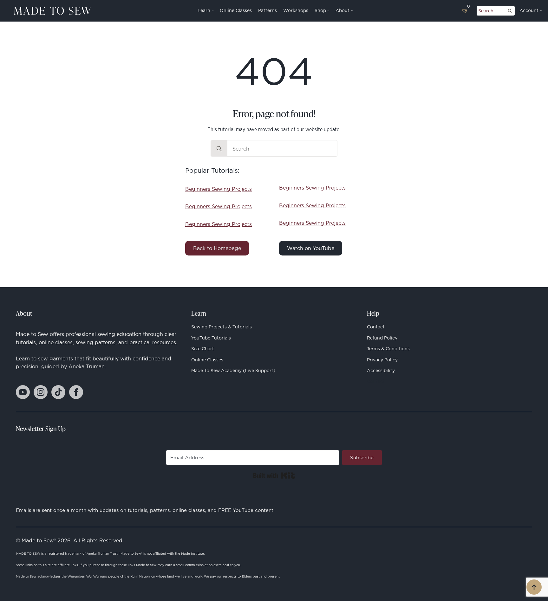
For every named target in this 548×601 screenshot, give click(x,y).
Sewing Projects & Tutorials (221, 327)
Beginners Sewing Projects (218, 188)
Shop (320, 10)
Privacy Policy (382, 360)
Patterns (267, 10)
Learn (204, 10)
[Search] (510, 11)
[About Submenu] (351, 10)
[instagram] (41, 392)
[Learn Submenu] (211, 10)
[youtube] (23, 392)
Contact (376, 327)
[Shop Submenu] (327, 10)
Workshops (295, 10)
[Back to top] (534, 587)
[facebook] (76, 392)
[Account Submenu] (540, 10)
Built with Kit (274, 475)
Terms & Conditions (388, 349)
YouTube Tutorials (211, 338)
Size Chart (202, 349)
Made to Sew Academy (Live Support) (233, 370)
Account (528, 10)
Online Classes (236, 10)
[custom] (58, 392)
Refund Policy (382, 338)
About (342, 10)
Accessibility (381, 370)
